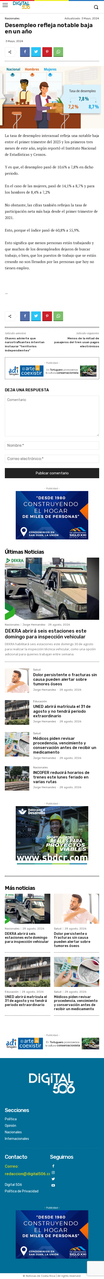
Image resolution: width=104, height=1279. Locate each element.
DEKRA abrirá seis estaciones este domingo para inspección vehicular (46, 634)
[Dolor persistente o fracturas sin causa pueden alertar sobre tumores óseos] (17, 680)
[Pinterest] (47, 52)
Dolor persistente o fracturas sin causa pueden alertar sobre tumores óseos (65, 679)
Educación (40, 701)
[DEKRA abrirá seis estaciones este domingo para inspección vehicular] (52, 589)
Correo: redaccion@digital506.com (30, 1170)
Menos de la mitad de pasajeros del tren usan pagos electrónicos (76, 342)
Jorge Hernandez (33, 624)
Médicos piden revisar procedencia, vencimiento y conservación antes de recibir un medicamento (64, 745)
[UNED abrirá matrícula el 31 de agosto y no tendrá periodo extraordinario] (17, 712)
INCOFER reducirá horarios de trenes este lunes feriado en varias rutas (61, 777)
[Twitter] (36, 52)
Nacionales (12, 18)
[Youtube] (53, 1185)
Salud (37, 669)
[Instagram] (53, 1173)
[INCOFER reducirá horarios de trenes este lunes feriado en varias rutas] (17, 778)
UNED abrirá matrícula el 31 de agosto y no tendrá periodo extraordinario (62, 711)
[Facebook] (25, 52)
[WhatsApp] (58, 52)
